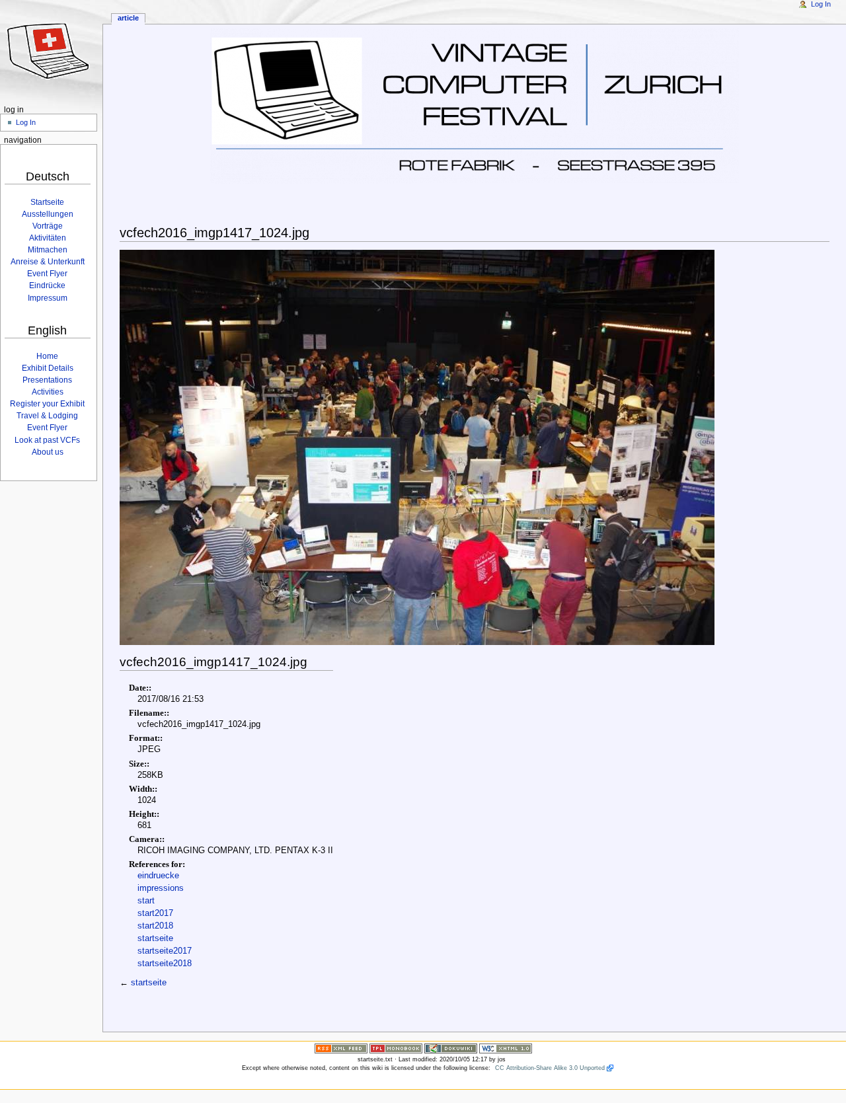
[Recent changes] (341, 1048)
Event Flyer (47, 273)
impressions (160, 888)
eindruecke (158, 875)
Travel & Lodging (47, 415)
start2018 (155, 926)
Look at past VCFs (47, 440)
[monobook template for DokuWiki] (395, 1048)
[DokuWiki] (450, 1048)
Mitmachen (47, 249)
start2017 (155, 913)
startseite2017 (164, 951)
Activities (47, 392)
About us (47, 452)
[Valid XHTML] (505, 1048)
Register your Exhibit (47, 403)
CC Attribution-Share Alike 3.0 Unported (550, 1068)
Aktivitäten (47, 238)
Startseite (47, 202)
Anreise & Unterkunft (48, 261)
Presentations (47, 380)
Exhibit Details (47, 368)
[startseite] (474, 106)
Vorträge (47, 226)
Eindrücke (47, 285)
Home (47, 356)
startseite (155, 938)
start (146, 900)
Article (128, 18)
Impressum (47, 298)
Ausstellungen (47, 214)
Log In (821, 4)
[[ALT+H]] (51, 51)
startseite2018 (164, 963)
